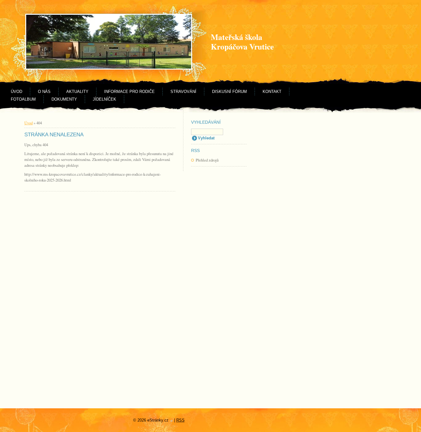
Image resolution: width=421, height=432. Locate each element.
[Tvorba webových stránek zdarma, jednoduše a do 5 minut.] (172, 420)
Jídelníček (104, 99)
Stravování (183, 91)
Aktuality (77, 91)
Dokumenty (64, 99)
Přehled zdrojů (207, 160)
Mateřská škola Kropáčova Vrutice (242, 41)
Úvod (16, 91)
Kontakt (272, 91)
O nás (44, 91)
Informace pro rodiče (129, 91)
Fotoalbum (23, 99)
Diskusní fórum (229, 91)
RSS (180, 420)
